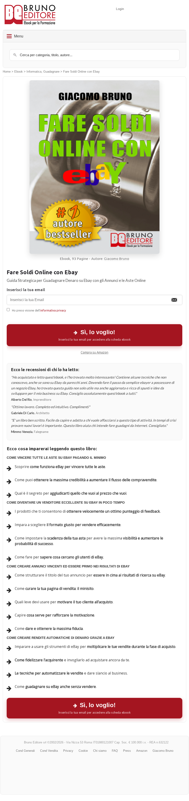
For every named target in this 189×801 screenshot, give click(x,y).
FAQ (115, 750)
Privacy (68, 750)
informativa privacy (53, 310)
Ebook (18, 71)
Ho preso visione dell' (39, 310)
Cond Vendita (49, 750)
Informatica (34, 71)
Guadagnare (51, 71)
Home (7, 71)
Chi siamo (99, 750)
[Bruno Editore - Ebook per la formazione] (30, 15)
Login (120, 9)
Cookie (83, 750)
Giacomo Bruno (116, 259)
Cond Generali (25, 750)
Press (127, 750)
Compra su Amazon (94, 352)
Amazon (141, 750)
